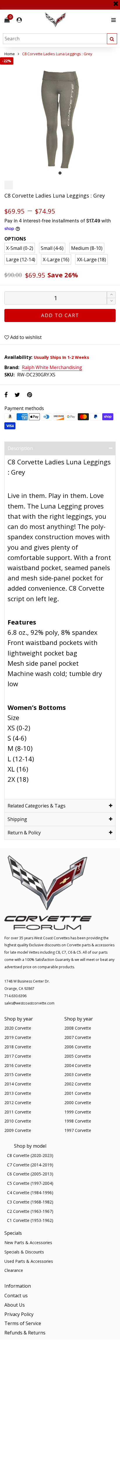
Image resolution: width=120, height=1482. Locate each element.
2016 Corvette (17, 1065)
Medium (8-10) (87, 248)
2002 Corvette (77, 1084)
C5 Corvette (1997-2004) (30, 1183)
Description (20, 448)
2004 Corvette (77, 1065)
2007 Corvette (77, 1037)
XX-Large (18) (91, 259)
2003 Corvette (77, 1074)
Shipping (17, 819)
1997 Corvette (77, 1130)
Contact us (16, 1295)
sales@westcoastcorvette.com (29, 1003)
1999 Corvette (77, 1112)
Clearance (13, 1270)
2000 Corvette (77, 1102)
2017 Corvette (17, 1056)
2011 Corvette (17, 1112)
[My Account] (19, 20)
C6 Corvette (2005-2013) (30, 1174)
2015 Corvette (17, 1074)
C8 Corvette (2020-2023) (30, 1155)
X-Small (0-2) (19, 248)
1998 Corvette (77, 1121)
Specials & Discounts (24, 1252)
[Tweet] (17, 395)
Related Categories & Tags (37, 806)
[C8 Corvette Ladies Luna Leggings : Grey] (60, 117)
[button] (111, 301)
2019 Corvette (17, 1037)
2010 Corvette (17, 1121)
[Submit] (112, 38)
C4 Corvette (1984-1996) (30, 1192)
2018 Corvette (17, 1046)
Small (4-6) (52, 248)
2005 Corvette (77, 1056)
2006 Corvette (77, 1046)
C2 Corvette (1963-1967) (30, 1211)
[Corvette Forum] (76, 20)
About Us (14, 1305)
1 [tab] (60, 173)
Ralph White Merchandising (52, 368)
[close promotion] (115, 1)
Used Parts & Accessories (28, 1261)
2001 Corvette (77, 1093)
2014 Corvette (17, 1084)
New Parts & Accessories (28, 1242)
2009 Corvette (17, 1130)
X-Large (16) (56, 259)
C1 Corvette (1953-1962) (30, 1220)
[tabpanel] (60, 117)
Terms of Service (22, 1323)
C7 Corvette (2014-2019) (30, 1165)
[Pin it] (29, 395)
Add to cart (60, 315)
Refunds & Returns (24, 1332)
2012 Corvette (17, 1102)
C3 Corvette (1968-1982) (30, 1202)
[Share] (6, 395)
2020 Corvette (17, 1028)
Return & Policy (24, 832)
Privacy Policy (18, 1314)
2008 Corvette (77, 1028)
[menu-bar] (112, 20)
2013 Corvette (17, 1093)
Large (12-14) (20, 259)
